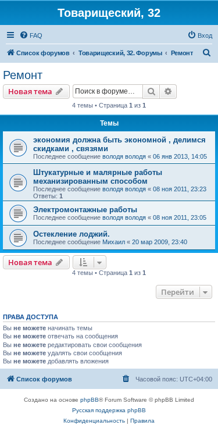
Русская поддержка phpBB (109, 410)
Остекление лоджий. (71, 234)
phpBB (89, 400)
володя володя (124, 156)
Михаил (113, 241)
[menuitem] (30, 35)
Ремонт (22, 75)
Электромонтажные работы (85, 209)
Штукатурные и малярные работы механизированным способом (97, 176)
